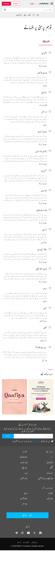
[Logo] (44, 3)
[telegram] (16, 533)
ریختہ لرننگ (50, 499)
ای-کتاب (19, 15)
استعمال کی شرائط (26, 542)
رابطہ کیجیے (25, 468)
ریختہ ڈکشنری (24, 499)
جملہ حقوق (19, 542)
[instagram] (22, 533)
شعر (33, 15)
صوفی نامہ (50, 493)
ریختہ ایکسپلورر (24, 478)
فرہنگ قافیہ (50, 462)
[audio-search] (5, 10)
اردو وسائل (50, 473)
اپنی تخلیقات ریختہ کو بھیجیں (45, 478)
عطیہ (51, 457)
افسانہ (45, 41)
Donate (15, 4)
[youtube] (28, 533)
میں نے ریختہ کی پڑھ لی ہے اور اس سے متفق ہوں (31, 441)
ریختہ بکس (25, 504)
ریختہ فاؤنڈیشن (24, 457)
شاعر (37, 15)
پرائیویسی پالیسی (36, 441)
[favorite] (49, 53)
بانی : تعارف (24, 462)
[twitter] (34, 533)
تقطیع (51, 468)
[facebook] (40, 533)
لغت (29, 15)
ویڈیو (25, 15)
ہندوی (26, 493)
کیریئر (26, 473)
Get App (6, 4)
